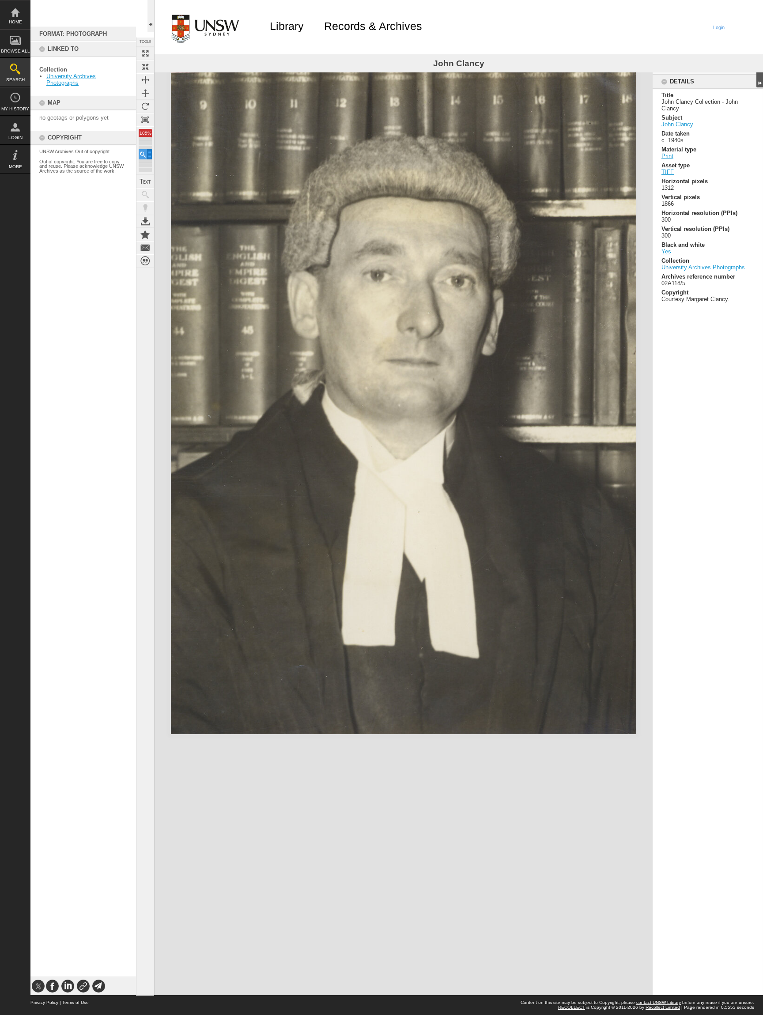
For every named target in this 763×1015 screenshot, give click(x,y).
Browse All (15, 51)
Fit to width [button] (145, 80)
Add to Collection (145, 234)
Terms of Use (75, 1002)
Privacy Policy (44, 1002)
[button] (145, 154)
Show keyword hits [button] (145, 194)
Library (287, 26)
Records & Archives (373, 26)
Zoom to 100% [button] (145, 119)
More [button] (15, 166)
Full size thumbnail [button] (145, 53)
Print (667, 156)
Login (15, 137)
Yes (666, 251)
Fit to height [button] (145, 93)
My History (15, 108)
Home (15, 21)
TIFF (667, 172)
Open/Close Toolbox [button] (150, 16)
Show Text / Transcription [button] (145, 181)
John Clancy (677, 124)
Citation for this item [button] (145, 261)
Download (145, 221)
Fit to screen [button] (145, 66)
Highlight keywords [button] (145, 208)
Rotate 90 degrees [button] (145, 106)
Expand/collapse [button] (759, 79)
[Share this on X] (38, 986)
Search (15, 79)
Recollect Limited (663, 1007)
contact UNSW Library (658, 1002)
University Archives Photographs (71, 79)
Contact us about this (145, 247)
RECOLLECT (571, 1007)
